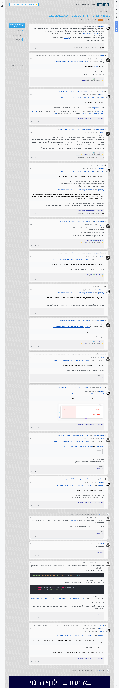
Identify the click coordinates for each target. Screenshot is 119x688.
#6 (31, 225)
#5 (31, 168)
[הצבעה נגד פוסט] (32, 48)
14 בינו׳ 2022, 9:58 (90, 391)
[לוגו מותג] (103, 4)
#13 (31, 482)
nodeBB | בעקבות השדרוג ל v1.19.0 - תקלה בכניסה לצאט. (71, 62)
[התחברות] (2, 2)
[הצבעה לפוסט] (38, 48)
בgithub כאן (96, 108)
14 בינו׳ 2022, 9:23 (90, 94)
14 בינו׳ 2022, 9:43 (91, 324)
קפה (87, 79)
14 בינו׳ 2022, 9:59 (90, 438)
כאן (56, 114)
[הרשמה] (2, 5)
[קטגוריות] (116, 5)
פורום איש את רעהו (98, 45)
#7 (31, 256)
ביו (78, 45)
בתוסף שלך (100, 111)
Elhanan (101, 26)
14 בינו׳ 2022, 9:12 (90, 26)
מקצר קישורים (82, 45)
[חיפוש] (116, 17)
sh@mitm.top (99, 377)
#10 (31, 357)
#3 (31, 94)
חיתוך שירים (91, 45)
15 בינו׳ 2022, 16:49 (90, 518)
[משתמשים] (116, 13)
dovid (100, 514)
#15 (31, 543)
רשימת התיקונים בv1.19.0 (89, 33)
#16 (31, 563)
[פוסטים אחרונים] (116, 9)
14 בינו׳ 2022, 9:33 (91, 256)
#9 (31, 324)
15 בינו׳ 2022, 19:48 (90, 629)
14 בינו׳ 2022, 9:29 (91, 132)
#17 (31, 629)
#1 (31, 26)
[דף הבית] (116, 2)
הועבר (106, 20)
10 (35, 157)
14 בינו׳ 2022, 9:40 (90, 290)
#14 (31, 518)
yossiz (102, 59)
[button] (116, 685)
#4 (31, 132)
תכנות (99, 20)
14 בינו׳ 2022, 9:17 (91, 59)
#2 (31, 59)
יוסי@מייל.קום (98, 79)
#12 (31, 438)
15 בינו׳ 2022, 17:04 (90, 563)
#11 (31, 391)
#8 (31, 290)
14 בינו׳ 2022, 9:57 (91, 357)
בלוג (87, 45)
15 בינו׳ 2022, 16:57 (90, 543)
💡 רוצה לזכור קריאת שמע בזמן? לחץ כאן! (24, 4)
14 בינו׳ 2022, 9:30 (90, 168)
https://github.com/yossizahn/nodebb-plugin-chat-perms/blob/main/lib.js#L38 (58, 598)
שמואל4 (102, 357)
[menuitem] (2, 2)
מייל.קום (84, 80)
